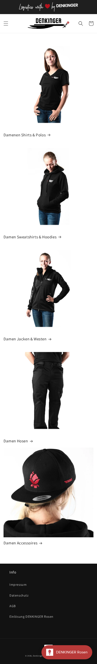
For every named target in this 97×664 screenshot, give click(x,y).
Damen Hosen (16, 441)
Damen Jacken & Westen (25, 339)
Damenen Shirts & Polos (25, 135)
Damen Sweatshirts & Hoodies (30, 237)
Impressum (18, 584)
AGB (12, 606)
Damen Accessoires (20, 543)
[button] (6, 23)
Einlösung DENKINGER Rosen (31, 616)
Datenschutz (19, 595)
